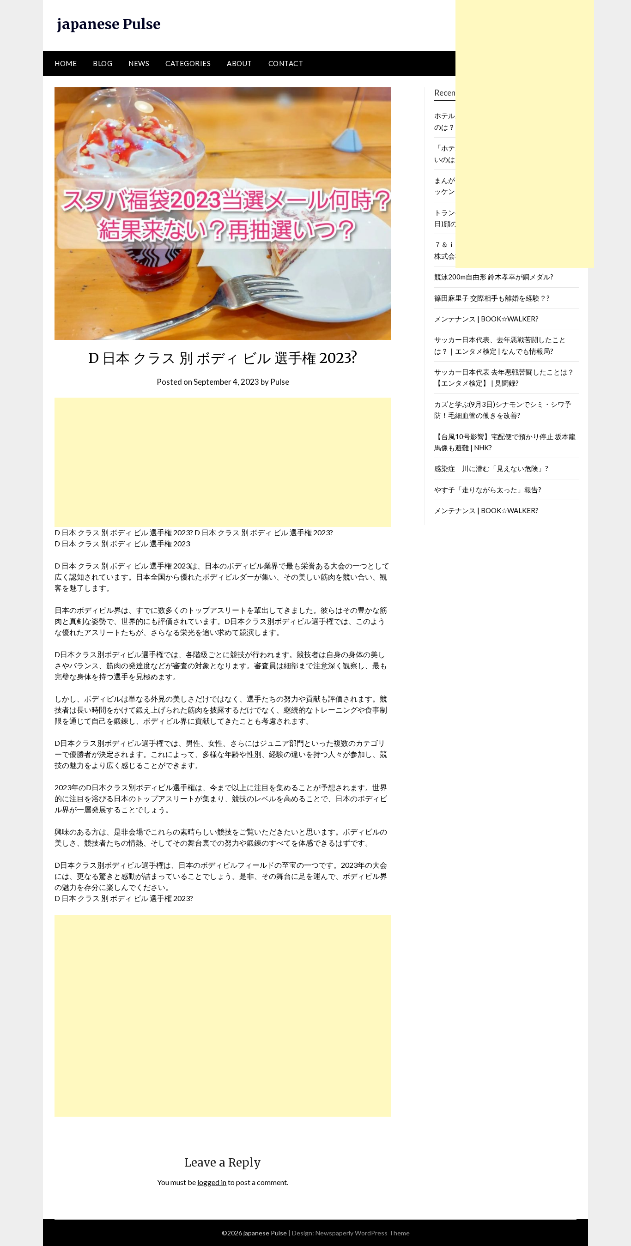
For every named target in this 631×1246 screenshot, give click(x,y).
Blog (102, 63)
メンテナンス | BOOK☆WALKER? (486, 319)
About (239, 63)
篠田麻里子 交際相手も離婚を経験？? (492, 298)
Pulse (279, 382)
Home (66, 63)
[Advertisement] (223, 462)
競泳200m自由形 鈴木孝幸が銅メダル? (493, 276)
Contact (285, 63)
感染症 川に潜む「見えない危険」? (491, 468)
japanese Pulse (109, 24)
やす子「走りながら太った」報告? (487, 489)
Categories (188, 63)
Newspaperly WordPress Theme (363, 1233)
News (138, 63)
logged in (211, 1182)
